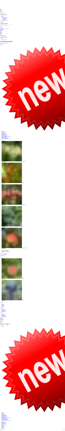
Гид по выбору (3, 310)
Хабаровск (3, 306)
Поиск (7, 323)
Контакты (3, 314)
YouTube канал (3, 315)
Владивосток (3, 304)
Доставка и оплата (4, 309)
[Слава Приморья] (12, 204)
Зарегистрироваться (5, 23)
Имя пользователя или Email (3, 24)
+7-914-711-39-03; (2, 254)
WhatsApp (5, 254)
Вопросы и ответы (4, 316)
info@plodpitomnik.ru (2, 255)
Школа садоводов (4, 311)
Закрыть (1, 43)
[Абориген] (12, 278)
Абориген (23, 278)
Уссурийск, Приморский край (3, 253)
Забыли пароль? (2, 28)
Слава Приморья (24, 204)
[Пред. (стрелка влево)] (0, 430)
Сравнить (3, 427)
